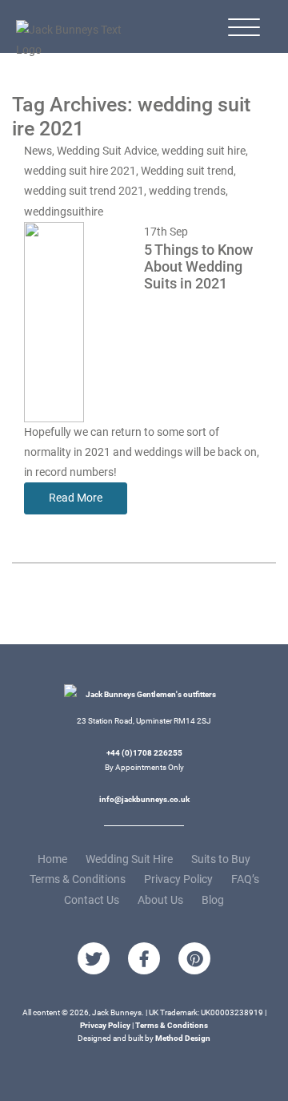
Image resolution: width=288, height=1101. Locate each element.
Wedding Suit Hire (129, 859)
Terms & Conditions (78, 879)
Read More (75, 497)
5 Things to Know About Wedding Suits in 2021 (198, 267)
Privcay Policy (105, 1025)
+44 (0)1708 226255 (144, 752)
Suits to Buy (220, 859)
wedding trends (187, 190)
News (38, 150)
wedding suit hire (204, 150)
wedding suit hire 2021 (80, 170)
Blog (213, 899)
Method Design (182, 1038)
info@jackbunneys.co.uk (144, 799)
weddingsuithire (63, 211)
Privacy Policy (178, 879)
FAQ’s (245, 879)
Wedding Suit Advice (107, 150)
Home (52, 859)
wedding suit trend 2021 (84, 190)
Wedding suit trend (187, 170)
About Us (160, 899)
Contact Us (91, 899)
